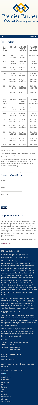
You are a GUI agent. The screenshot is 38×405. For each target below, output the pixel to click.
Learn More (7, 243)
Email (3, 187)
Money (3, 392)
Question (4, 194)
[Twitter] (4, 374)
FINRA (10, 320)
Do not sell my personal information (21, 308)
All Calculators (6, 401)
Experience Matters (12, 215)
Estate (3, 384)
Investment (5, 382)
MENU (32, 36)
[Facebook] (2, 374)
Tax (2, 389)
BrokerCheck (23, 257)
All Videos (4, 399)
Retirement (5, 380)
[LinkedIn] (5, 374)
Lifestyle (4, 394)
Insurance (4, 387)
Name (3, 181)
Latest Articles (6, 397)
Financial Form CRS (12, 251)
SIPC (16, 320)
